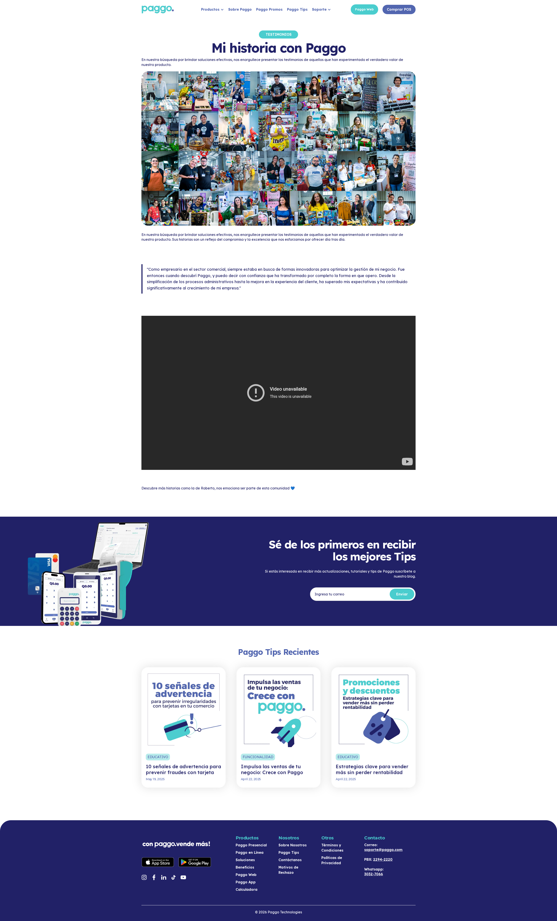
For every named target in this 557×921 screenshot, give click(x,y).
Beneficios (245, 867)
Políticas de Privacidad (331, 860)
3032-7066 (373, 874)
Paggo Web (364, 9)
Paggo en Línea (249, 852)
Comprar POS (399, 9)
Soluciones (245, 860)
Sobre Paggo (240, 9)
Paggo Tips (297, 9)
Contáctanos (290, 860)
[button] (212, 9)
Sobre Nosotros (292, 845)
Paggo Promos (269, 9)
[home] (166, 9)
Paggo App (246, 882)
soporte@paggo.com (383, 849)
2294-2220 (383, 859)
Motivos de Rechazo (288, 870)
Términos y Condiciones (332, 847)
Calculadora (246, 889)
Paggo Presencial (251, 845)
